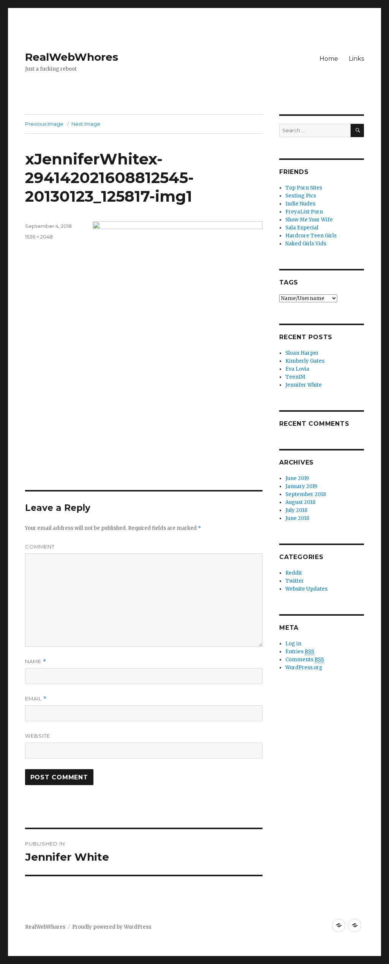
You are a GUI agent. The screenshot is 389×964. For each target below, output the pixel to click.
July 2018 (296, 510)
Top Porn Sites (303, 188)
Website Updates (306, 589)
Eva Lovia (297, 369)
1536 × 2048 (39, 237)
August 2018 (300, 502)
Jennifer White (303, 385)
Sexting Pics (300, 196)
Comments (304, 659)
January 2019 (301, 486)
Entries (299, 651)
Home (328, 58)
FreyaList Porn (304, 212)
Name (35, 661)
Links (356, 58)
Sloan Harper (302, 353)
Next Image (85, 124)
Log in (293, 643)
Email (36, 698)
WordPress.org (304, 667)
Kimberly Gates (304, 361)
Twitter (294, 581)
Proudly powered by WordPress (111, 927)
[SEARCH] (357, 130)
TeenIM (295, 377)
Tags (288, 282)
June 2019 (297, 478)
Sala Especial (301, 227)
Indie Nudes (300, 204)
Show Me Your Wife (309, 220)
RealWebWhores (71, 57)
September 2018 (305, 494)
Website (37, 736)
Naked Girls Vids (305, 243)
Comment (40, 547)
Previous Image (44, 124)
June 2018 (297, 518)
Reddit (293, 573)
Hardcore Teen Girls (311, 235)
